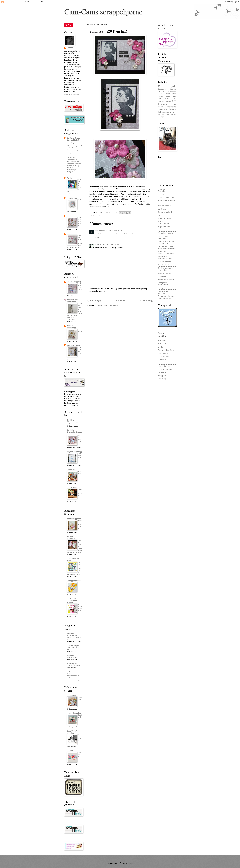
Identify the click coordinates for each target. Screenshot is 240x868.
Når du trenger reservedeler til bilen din (74, 637)
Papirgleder (162, 372)
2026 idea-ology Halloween (72, 423)
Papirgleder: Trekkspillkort (163, 284)
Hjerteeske (162, 276)
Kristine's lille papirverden (72, 301)
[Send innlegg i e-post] (115, 212)
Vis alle (80, 504)
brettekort (161, 101)
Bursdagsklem (80, 717)
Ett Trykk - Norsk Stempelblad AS (73, 139)
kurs (174, 112)
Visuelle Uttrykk (73, 646)
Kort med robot (72, 657)
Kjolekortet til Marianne (166, 201)
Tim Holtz (70, 420)
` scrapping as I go (74, 581)
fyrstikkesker (163, 109)
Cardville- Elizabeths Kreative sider (74, 432)
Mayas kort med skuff (166, 233)
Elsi (68, 216)
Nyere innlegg (94, 300)
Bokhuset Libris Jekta (166, 350)
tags (168, 114)
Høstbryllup (80, 698)
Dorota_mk (71, 470)
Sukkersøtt (107, 186)
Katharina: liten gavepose (163, 292)
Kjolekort (173, 89)
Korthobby (162, 363)
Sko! (160, 215)
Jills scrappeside (73, 345)
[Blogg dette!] (122, 212)
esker (160, 107)
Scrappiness (162, 376)
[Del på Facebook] (127, 212)
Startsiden (120, 300)
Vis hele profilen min (71, 95)
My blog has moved (73, 666)
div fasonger (167, 102)
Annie (69, 233)
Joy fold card (163, 209)
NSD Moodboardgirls (80, 607)
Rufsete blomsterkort (80, 524)
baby (174, 98)
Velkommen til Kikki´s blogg (72, 673)
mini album (161, 114)
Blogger (130, 863)
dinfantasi (71, 656)
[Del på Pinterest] (129, 212)
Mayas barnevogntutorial (164, 222)
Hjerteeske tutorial (164, 262)
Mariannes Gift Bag (165, 218)
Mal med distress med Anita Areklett (166, 242)
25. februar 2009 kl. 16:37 (115, 231)
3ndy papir (162, 341)
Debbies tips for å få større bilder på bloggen (166, 247)
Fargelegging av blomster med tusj (164, 205)
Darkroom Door (163, 356)
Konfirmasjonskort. (73, 676)
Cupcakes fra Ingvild (165, 212)
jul (159, 111)
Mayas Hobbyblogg (74, 452)
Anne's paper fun (73, 487)
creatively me (72, 664)
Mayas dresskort (164, 227)
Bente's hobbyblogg (71, 327)
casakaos (70, 634)
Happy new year (80, 456)
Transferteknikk (163, 265)
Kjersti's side (72, 198)
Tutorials (168, 98)
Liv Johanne (100, 231)
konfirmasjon (166, 112)
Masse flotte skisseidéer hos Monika (166, 252)
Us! (79, 582)
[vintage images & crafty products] (167, 326)
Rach (97, 244)
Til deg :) (80, 330)
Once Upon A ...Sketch (72, 732)
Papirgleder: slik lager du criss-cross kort (166, 297)
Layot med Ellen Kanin (80, 287)
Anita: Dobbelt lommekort (163, 237)
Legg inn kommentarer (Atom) (107, 305)
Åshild (69, 178)
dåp (174, 104)
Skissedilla (71, 751)
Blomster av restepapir (166, 197)
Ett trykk (167, 86)
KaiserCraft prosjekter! (166, 280)
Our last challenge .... (79, 739)
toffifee (173, 114)
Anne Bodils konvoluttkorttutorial (165, 257)
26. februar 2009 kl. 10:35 (109, 244)
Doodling (161, 194)
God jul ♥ (79, 201)
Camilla (70, 48)
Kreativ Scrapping (74, 713)
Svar (97, 237)
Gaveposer (162, 89)
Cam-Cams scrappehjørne (103, 11)
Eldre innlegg (146, 300)
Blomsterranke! (163, 230)
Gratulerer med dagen (80, 222)
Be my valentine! (80, 439)
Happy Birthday (80, 492)
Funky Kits (162, 360)
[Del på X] (125, 212)
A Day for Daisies (164, 344)
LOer (160, 94)
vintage (161, 117)
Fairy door (79, 472)
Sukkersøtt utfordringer (105, 216)
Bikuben (161, 347)
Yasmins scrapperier (71, 537)
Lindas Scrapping (74, 282)
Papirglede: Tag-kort (165, 288)
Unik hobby (162, 379)
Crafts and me (163, 353)
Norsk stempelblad (165, 369)
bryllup (168, 101)
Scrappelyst (71, 695)
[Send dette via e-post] (120, 212)
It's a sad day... (79, 755)
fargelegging (171, 107)
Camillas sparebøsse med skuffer (165, 269)
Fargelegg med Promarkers (163, 190)
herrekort (172, 109)
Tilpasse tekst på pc (165, 273)
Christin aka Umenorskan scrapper (72, 600)
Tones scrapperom (74, 519)
